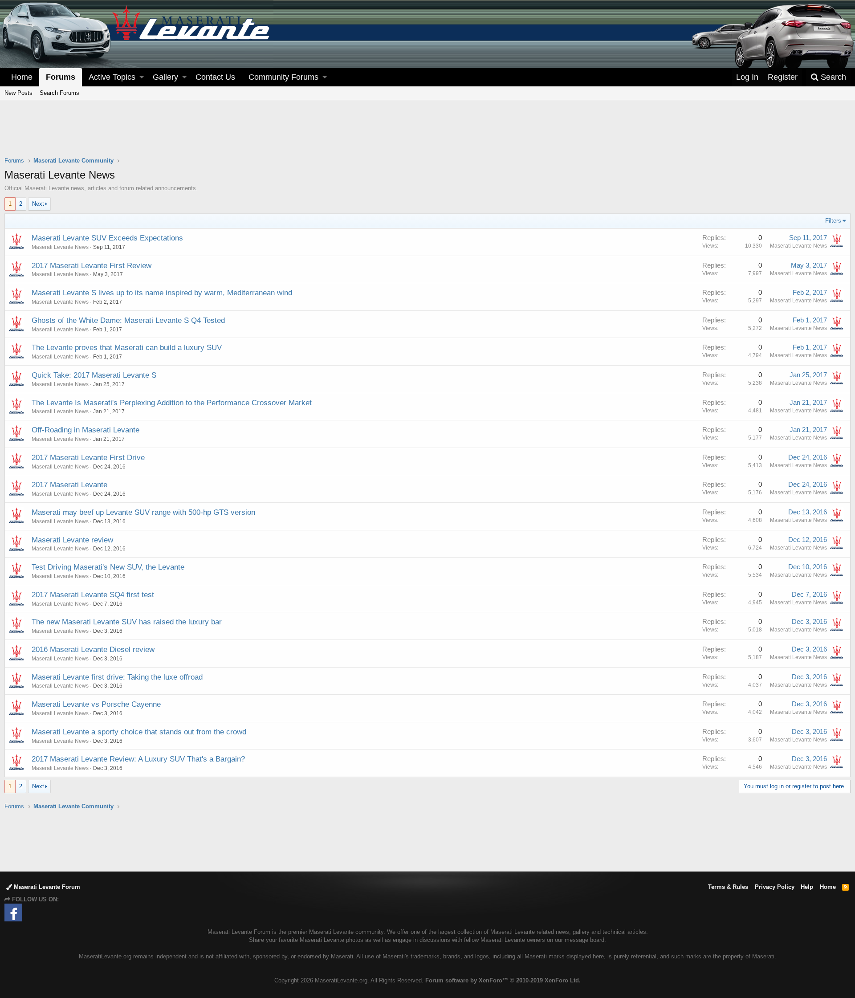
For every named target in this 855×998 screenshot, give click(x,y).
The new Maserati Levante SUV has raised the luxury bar (127, 622)
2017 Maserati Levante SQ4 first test (93, 595)
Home (22, 77)
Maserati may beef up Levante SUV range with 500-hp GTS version (143, 512)
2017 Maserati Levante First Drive (88, 457)
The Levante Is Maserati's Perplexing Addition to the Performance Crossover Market (172, 403)
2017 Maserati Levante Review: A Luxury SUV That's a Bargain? (138, 759)
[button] (141, 77)
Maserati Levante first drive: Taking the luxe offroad (117, 677)
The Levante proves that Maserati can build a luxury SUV (127, 347)
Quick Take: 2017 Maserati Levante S (94, 375)
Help (807, 887)
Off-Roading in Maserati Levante (85, 430)
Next (38, 203)
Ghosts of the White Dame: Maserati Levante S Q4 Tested (128, 320)
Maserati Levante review (72, 540)
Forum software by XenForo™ (503, 980)
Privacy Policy (774, 887)
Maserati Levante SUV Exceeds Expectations (107, 238)
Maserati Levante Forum (46, 887)
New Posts (18, 93)
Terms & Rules (728, 887)
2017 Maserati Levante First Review (91, 265)
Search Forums (59, 93)
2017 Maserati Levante (69, 485)
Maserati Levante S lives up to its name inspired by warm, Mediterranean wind (162, 293)
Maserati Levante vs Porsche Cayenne (96, 704)
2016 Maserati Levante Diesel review (93, 649)
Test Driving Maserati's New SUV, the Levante (108, 567)
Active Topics (112, 77)
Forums (60, 77)
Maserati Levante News (60, 247)
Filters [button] (833, 220)
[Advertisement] (427, 134)
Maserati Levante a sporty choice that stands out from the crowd (139, 732)
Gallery (165, 77)
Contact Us (215, 77)
